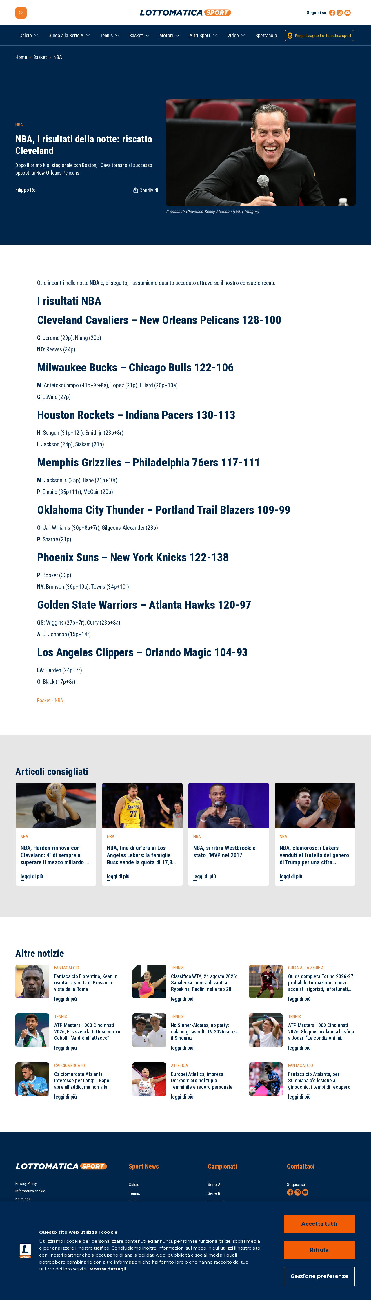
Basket (136, 35)
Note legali (23, 1199)
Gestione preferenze (319, 1276)
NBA (58, 57)
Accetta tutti (319, 1224)
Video (233, 35)
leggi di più (32, 876)
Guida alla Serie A (65, 35)
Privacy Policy (26, 1183)
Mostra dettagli (107, 1269)
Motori (166, 35)
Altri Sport (200, 35)
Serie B (214, 1193)
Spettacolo (266, 35)
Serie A (214, 1184)
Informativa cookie (30, 1191)
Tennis (106, 35)
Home (21, 57)
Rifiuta (319, 1250)
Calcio (25, 35)
